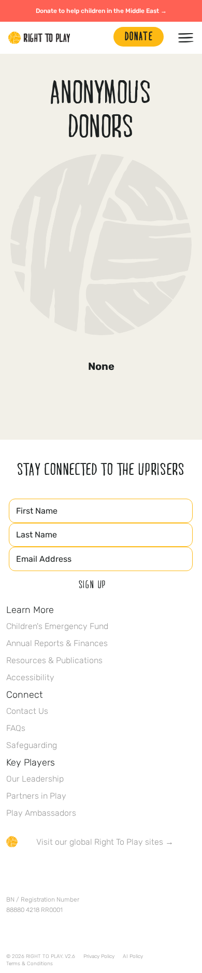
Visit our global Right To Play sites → (105, 842)
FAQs (15, 728)
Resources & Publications (54, 660)
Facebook (12, 872)
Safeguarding (31, 745)
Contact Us (27, 711)
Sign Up (93, 584)
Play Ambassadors (41, 813)
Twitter (33, 872)
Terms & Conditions (29, 964)
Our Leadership (35, 779)
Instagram (55, 872)
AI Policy (133, 956)
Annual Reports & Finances (57, 643)
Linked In (77, 872)
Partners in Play (36, 796)
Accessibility (30, 677)
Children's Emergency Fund (57, 626)
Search (100, 37)
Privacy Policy (98, 956)
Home (39, 38)
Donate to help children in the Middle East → (101, 10)
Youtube (99, 872)
